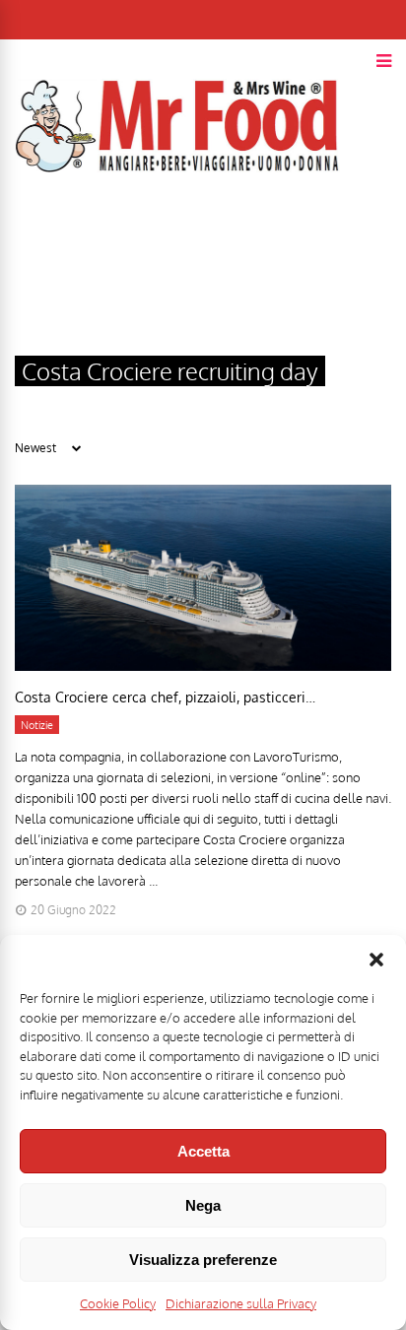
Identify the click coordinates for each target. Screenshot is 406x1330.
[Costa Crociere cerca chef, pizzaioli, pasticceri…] (203, 665)
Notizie (37, 725)
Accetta (203, 1151)
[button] (376, 959)
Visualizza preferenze (203, 1259)
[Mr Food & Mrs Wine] (177, 207)
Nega (203, 1205)
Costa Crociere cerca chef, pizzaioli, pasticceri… (167, 697)
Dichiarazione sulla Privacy (241, 1303)
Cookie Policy (118, 1303)
